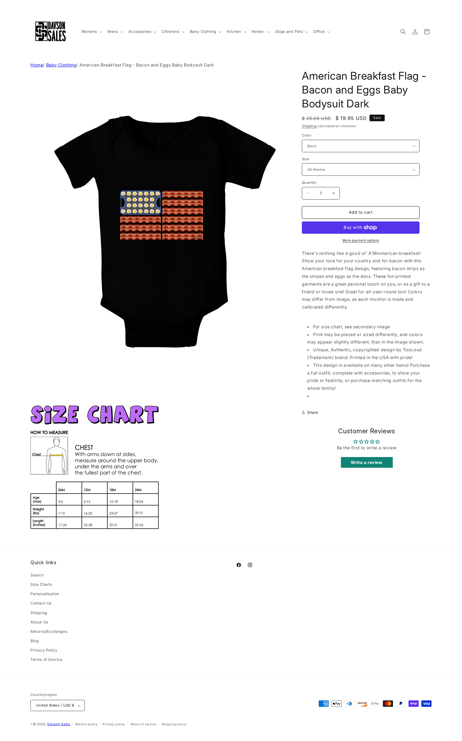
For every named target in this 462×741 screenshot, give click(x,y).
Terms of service (143, 724)
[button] (91, 31)
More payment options (360, 240)
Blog (34, 640)
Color (306, 135)
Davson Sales (58, 724)
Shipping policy (174, 724)
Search (37, 574)
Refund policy (86, 724)
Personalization (44, 593)
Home (36, 65)
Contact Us (41, 603)
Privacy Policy (43, 650)
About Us (39, 621)
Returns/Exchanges (48, 631)
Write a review (366, 462)
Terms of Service (46, 659)
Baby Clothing (61, 65)
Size (305, 159)
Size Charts (41, 584)
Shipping (309, 126)
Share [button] (312, 412)
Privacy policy (114, 724)
